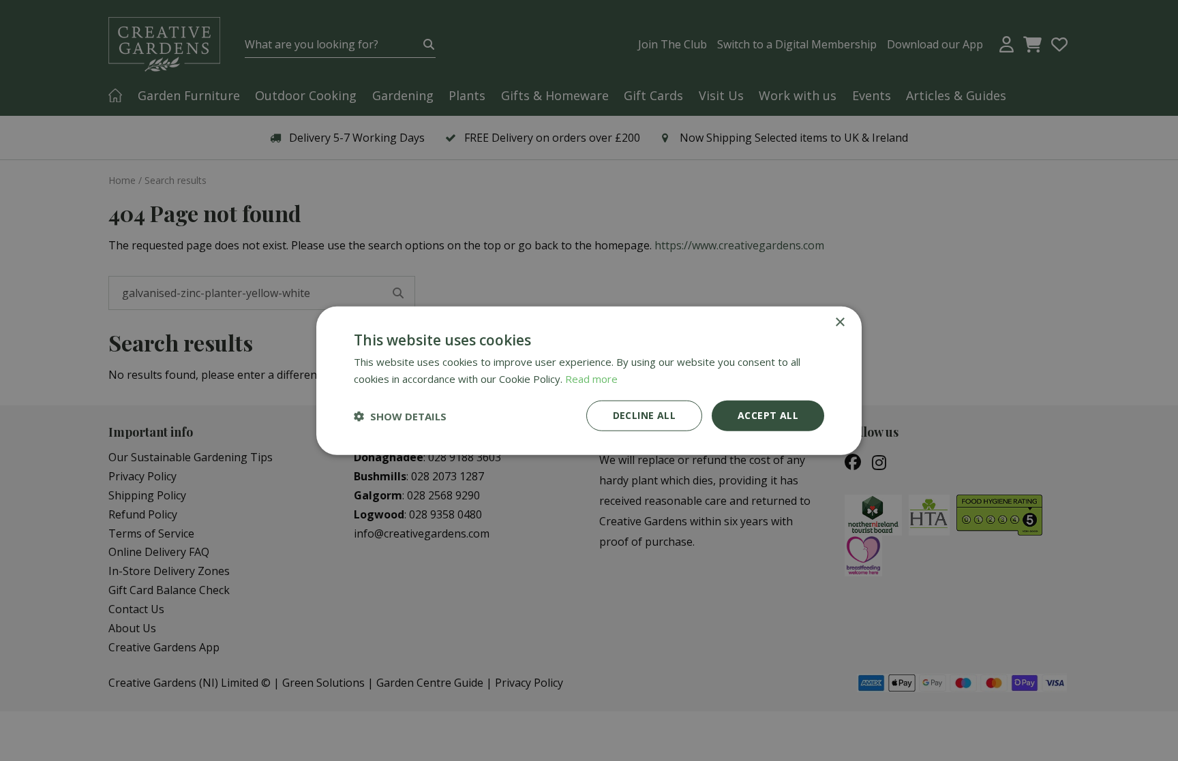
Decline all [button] (644, 415)
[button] (400, 415)
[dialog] (589, 380)
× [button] (839, 322)
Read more (591, 378)
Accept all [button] (768, 415)
